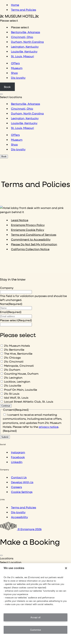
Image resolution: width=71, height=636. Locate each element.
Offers (15, 63)
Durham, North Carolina (27, 42)
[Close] (1, 555)
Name (11, 304)
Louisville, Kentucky (24, 51)
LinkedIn (16, 462)
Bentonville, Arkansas (25, 32)
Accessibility (19, 517)
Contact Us (19, 477)
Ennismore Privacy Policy (28, 225)
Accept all (35, 617)
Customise (35, 629)
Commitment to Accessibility (30, 239)
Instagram (18, 452)
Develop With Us (22, 482)
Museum (16, 68)
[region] (35, 599)
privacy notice (48, 426)
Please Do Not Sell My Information (34, 244)
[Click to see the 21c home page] (19, 16)
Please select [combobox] (9, 20)
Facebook (18, 457)
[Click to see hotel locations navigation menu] (1, 94)
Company (6, 288)
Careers (16, 487)
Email (10, 312)
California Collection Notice (30, 249)
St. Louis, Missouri (22, 56)
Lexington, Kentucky (25, 46)
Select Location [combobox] (10, 562)
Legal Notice (19, 220)
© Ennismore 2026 (29, 529)
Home (15, 5)
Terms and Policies (23, 9)
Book (7, 87)
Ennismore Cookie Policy (27, 230)
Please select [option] (20, 27)
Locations (6, 558)
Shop (14, 73)
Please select (16, 320)
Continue (5, 405)
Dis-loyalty (18, 77)
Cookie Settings (21, 492)
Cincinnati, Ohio (22, 37)
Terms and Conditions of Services (33, 234)
